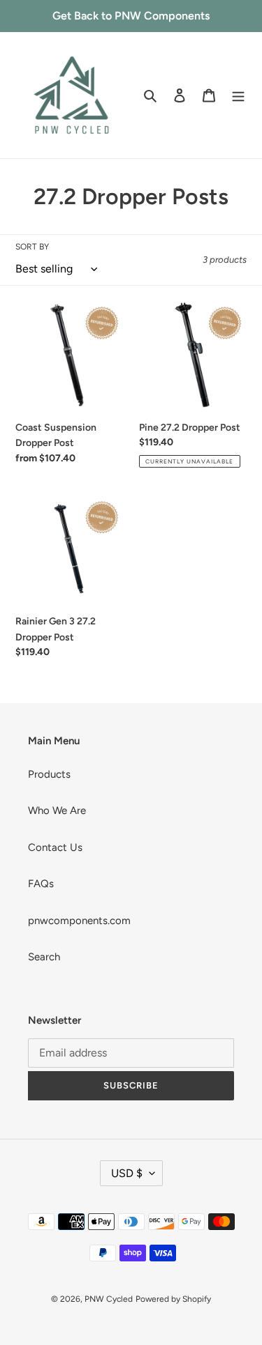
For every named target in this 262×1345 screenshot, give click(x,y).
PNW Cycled (109, 1299)
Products (49, 774)
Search (44, 957)
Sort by (32, 247)
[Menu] (238, 95)
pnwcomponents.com (79, 920)
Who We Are (57, 810)
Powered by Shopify (173, 1299)
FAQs (41, 883)
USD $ (127, 1173)
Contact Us (55, 847)
